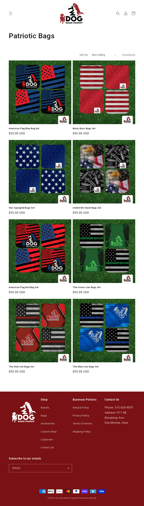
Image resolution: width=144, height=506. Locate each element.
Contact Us (47, 447)
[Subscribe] (68, 468)
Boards (45, 407)
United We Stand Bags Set (87, 207)
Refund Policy (81, 407)
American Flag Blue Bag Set (24, 128)
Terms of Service (82, 423)
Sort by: (84, 54)
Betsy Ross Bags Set (84, 128)
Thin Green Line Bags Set (86, 287)
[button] (10, 13)
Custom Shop (49, 431)
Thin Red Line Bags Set (21, 366)
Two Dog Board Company (66, 498)
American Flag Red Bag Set (24, 287)
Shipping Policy (82, 431)
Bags (44, 415)
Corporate (47, 439)
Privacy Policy (81, 415)
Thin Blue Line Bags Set (86, 366)
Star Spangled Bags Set (22, 207)
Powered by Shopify (87, 498)
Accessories (48, 423)
